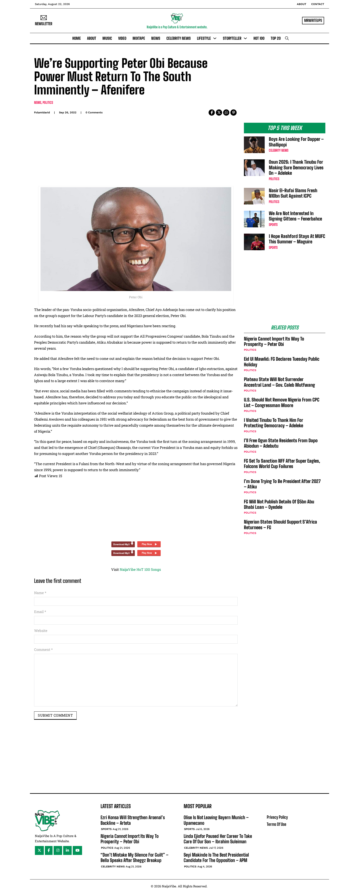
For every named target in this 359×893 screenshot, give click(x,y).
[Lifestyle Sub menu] (215, 38)
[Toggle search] (287, 38)
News (155, 38)
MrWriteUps (313, 20)
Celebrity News (178, 38)
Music (107, 38)
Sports (273, 225)
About (301, 4)
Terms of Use (276, 824)
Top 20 (276, 38)
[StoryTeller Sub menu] (245, 38)
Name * (40, 592)
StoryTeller (232, 38)
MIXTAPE (139, 38)
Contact (317, 4)
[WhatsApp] (226, 112)
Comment (43, 649)
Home (76, 38)
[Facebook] (212, 112)
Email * (40, 611)
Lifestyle (204, 38)
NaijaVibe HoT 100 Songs (140, 569)
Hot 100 (258, 38)
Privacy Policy (277, 817)
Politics (48, 102)
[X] (219, 112)
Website (40, 630)
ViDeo (122, 38)
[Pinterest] (233, 112)
